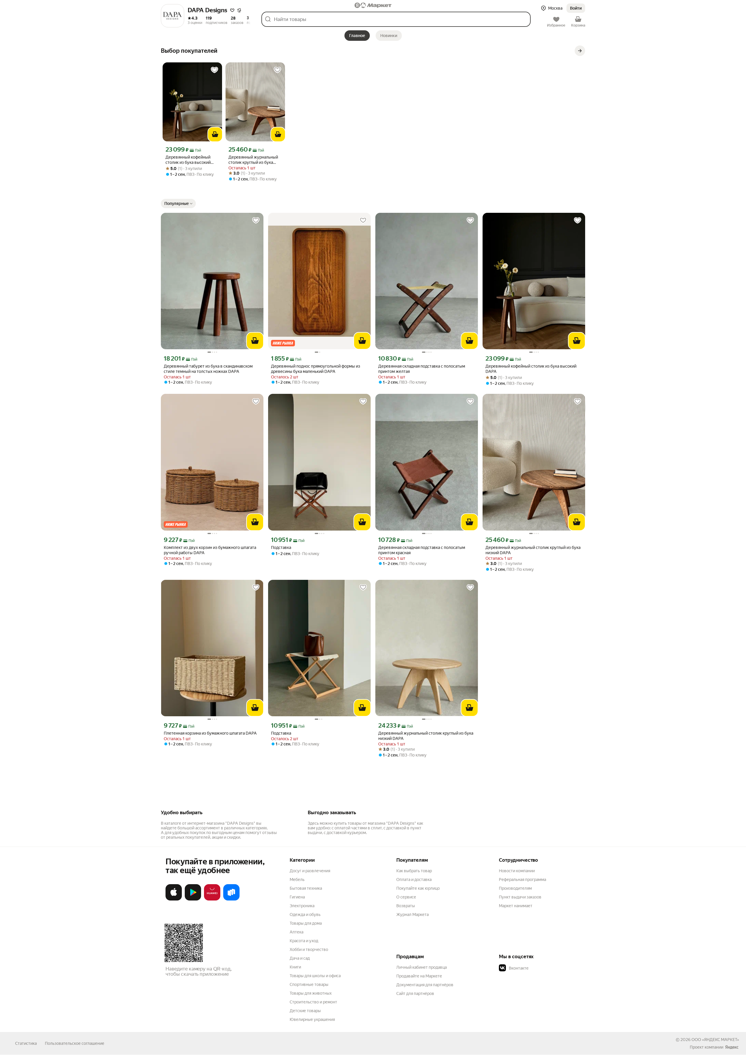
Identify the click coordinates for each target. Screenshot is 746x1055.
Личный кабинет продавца (421, 967)
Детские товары (305, 1010)
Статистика (26, 1043)
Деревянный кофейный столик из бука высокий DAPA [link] (188, 160)
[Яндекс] (731, 1047)
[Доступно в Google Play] (193, 899)
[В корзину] (215, 134)
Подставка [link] (281, 547)
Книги (295, 967)
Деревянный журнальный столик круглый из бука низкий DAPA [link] (253, 160)
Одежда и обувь (305, 914)
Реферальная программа (522, 879)
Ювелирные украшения (312, 1019)
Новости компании (517, 870)
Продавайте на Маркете (419, 976)
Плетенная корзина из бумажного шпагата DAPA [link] (210, 733)
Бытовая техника (306, 888)
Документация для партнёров (424, 984)
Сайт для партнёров (415, 993)
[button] (232, 10)
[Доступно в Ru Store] (231, 899)
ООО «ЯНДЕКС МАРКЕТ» (715, 1039)
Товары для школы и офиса (315, 975)
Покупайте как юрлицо (418, 888)
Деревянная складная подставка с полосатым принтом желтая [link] (421, 369)
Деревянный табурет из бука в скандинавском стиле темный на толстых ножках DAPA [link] (208, 369)
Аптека (296, 932)
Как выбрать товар (414, 870)
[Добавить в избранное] (214, 70)
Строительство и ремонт (313, 1002)
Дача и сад (300, 958)
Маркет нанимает (515, 905)
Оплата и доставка (414, 879)
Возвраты (405, 905)
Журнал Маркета (412, 914)
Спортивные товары (309, 984)
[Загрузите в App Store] (174, 899)
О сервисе (406, 897)
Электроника (302, 905)
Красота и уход (304, 940)
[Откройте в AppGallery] (212, 899)
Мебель (297, 879)
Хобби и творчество (309, 949)
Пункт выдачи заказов (520, 897)
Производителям (515, 888)
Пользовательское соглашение (74, 1043)
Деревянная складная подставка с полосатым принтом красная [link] (421, 550)
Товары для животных (311, 993)
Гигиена (297, 897)
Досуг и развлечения (310, 870)
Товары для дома (306, 923)
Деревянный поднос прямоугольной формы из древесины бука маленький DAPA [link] (315, 369)
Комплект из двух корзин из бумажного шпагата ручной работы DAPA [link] (210, 550)
